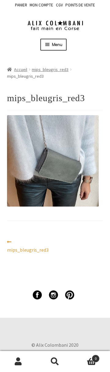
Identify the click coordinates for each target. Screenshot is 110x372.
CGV (59, 5)
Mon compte (18, 361)
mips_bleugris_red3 (50, 69)
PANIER (21, 5)
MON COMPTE (41, 5)
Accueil (20, 69)
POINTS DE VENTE (80, 5)
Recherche (55, 361)
